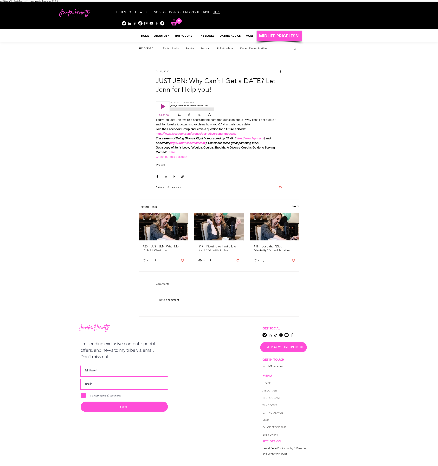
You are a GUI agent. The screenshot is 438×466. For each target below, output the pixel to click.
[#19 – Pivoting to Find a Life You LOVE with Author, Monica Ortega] (219, 226)
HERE (216, 12)
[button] (176, 21)
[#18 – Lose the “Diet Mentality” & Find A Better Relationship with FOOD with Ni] (274, 226)
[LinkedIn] (129, 23)
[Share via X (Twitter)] (165, 176)
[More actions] (280, 71)
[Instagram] (146, 23)
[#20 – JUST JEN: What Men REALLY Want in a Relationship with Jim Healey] (163, 226)
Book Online (270, 434)
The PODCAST (271, 398)
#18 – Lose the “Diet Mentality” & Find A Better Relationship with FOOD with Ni (274, 248)
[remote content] (186, 110)
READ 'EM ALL (147, 48)
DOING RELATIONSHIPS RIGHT (190, 12)
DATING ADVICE (272, 412)
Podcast (205, 48)
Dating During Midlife (253, 48)
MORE (266, 420)
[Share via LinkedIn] (174, 176)
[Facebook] (157, 23)
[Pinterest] (135, 23)
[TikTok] (140, 23)
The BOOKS (269, 405)
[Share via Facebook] (157, 176)
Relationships (225, 48)
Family (190, 48)
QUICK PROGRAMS (274, 427)
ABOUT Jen (269, 390)
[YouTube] (151, 23)
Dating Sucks (171, 48)
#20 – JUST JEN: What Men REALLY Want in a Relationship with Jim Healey (162, 248)
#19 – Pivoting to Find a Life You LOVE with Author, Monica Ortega (217, 248)
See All (295, 206)
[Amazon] (162, 23)
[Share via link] (182, 176)
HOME (266, 383)
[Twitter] (124, 23)
